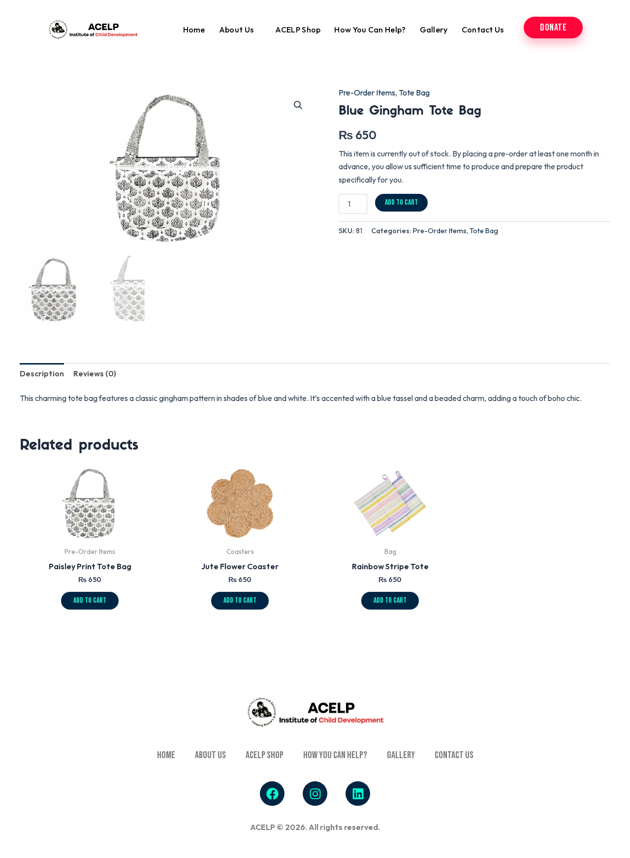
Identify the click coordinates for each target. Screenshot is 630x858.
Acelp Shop (265, 755)
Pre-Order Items (367, 92)
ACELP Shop (297, 29)
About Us (236, 29)
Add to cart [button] (89, 600)
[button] (298, 105)
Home (194, 29)
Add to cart (401, 202)
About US (210, 755)
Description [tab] (42, 373)
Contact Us (483, 29)
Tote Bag (414, 92)
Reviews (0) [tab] (94, 373)
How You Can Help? (370, 29)
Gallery (434, 29)
